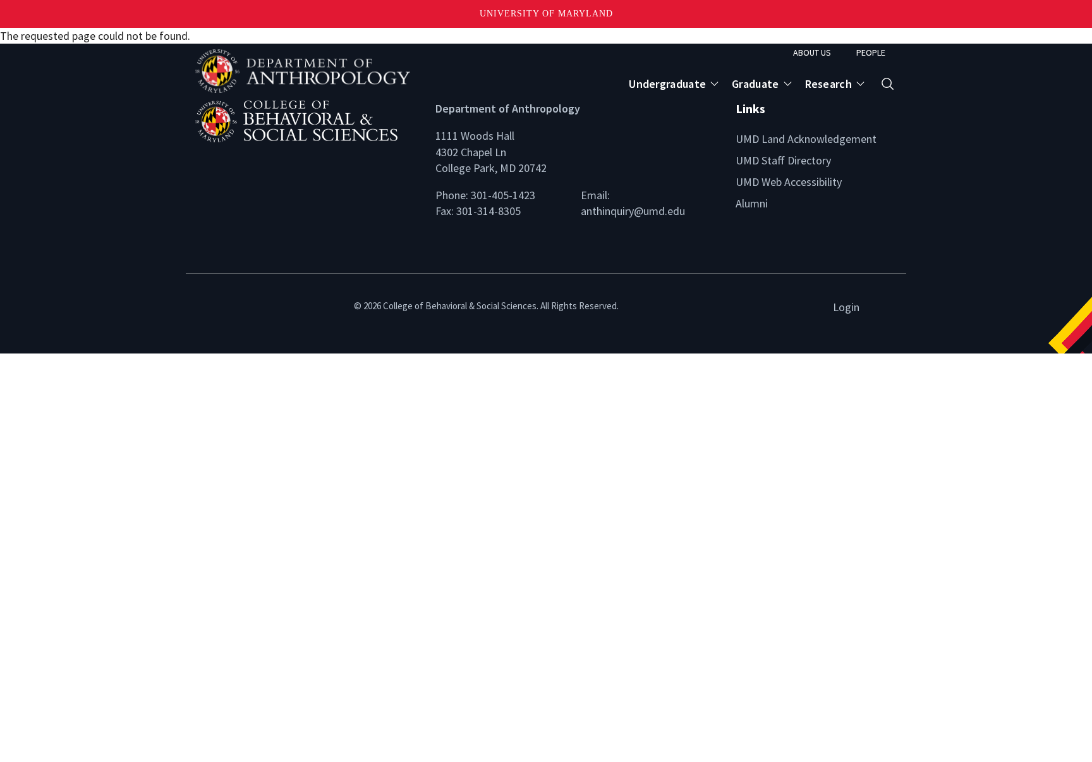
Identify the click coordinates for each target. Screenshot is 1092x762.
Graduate (755, 84)
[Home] (305, 120)
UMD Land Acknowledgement (806, 139)
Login (846, 307)
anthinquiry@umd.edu (633, 211)
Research (828, 84)
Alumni (752, 203)
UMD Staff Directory (783, 160)
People (870, 52)
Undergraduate (667, 84)
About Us (812, 52)
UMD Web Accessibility (789, 182)
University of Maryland (546, 13)
